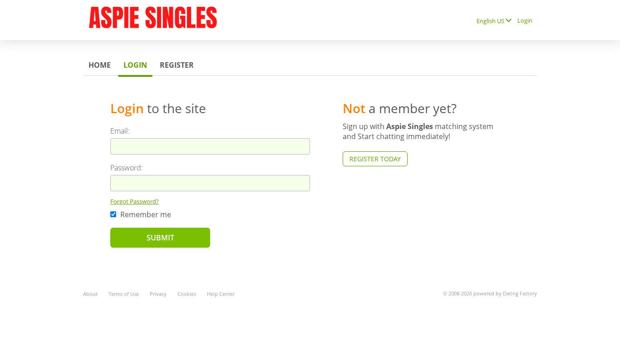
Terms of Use (123, 293)
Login (524, 20)
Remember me (144, 214)
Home (100, 65)
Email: (120, 131)
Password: (126, 168)
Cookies (186, 293)
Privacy (158, 293)
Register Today (375, 159)
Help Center (221, 293)
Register (177, 65)
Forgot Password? (134, 201)
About (90, 293)
